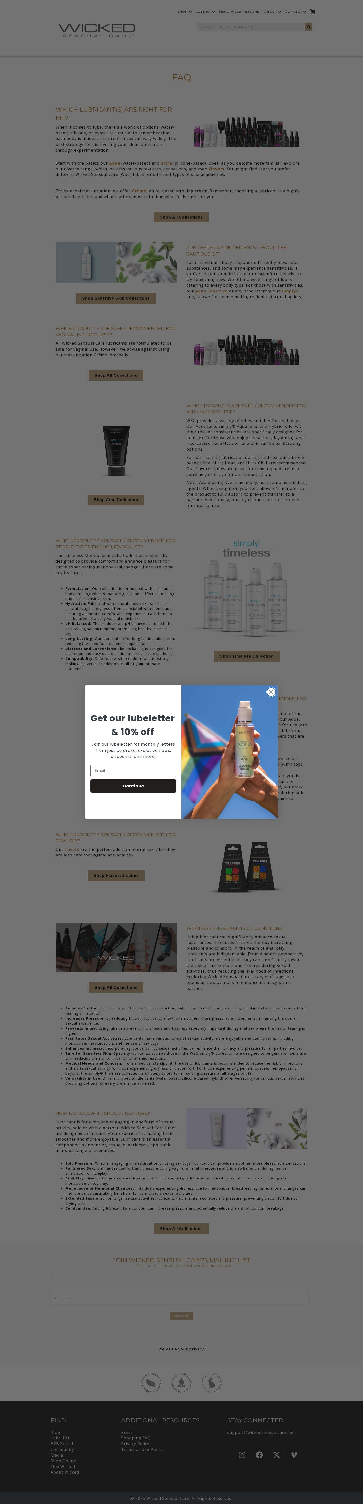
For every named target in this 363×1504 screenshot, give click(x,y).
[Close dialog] (271, 692)
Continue (133, 786)
